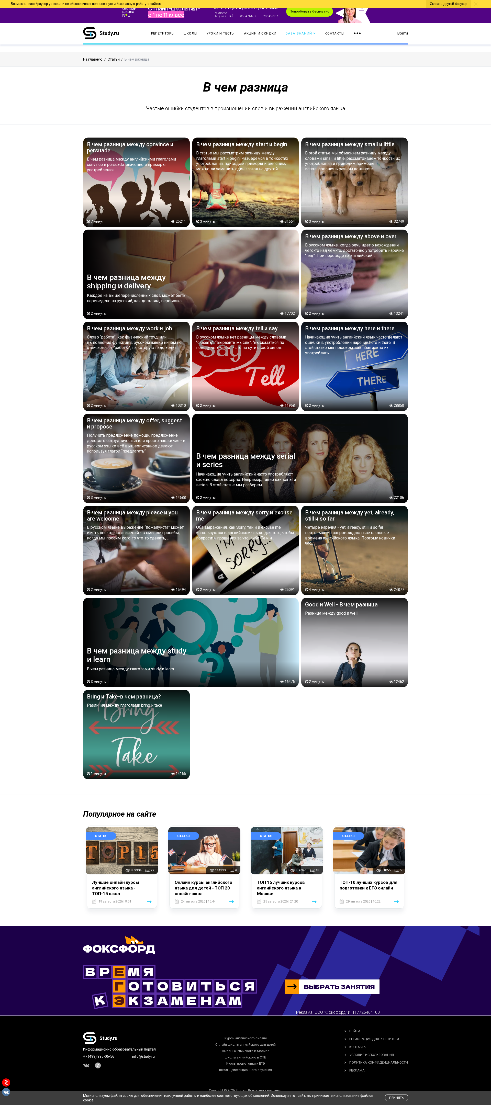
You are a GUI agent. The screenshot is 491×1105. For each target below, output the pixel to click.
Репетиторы (163, 33)
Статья (101, 836)
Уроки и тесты (220, 33)
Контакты (334, 33)
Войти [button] (402, 33)
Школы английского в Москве (245, 1051)
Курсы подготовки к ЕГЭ (245, 1063)
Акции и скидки (260, 33)
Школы (190, 33)
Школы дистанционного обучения (245, 1070)
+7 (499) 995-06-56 (98, 1056)
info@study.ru (143, 1056)
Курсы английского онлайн (246, 1038)
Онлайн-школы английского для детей (245, 1044)
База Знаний (299, 33)
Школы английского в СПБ (245, 1057)
